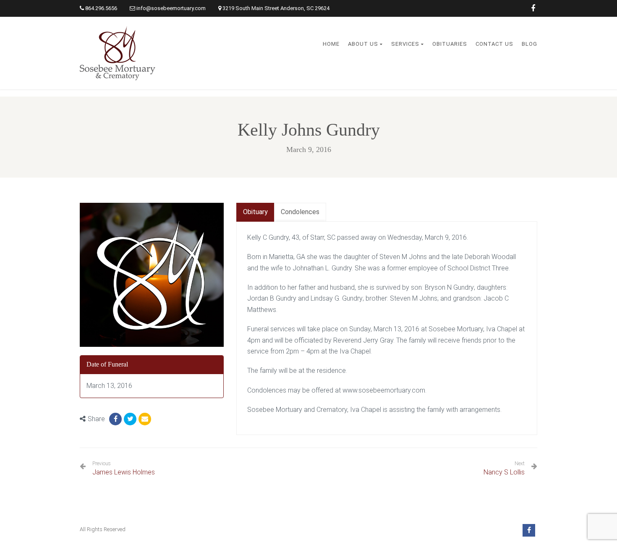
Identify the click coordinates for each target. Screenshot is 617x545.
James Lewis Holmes (123, 468)
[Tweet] (130, 419)
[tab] (255, 212)
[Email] (145, 419)
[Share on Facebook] (115, 419)
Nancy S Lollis (504, 472)
